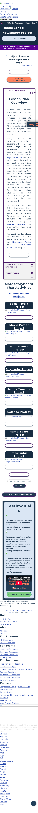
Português (5, 750)
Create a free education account (20, 48)
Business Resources (9, 652)
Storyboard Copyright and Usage (15, 687)
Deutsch (4, 742)
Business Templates (9, 655)
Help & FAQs (5, 619)
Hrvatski (3, 791)
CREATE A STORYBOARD (19, 594)
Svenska (4, 766)
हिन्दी (1, 758)
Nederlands (5, 747)
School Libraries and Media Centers (16, 669)
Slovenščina (5, 799)
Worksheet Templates (10, 677)
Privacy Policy (6, 692)
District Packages (8, 667)
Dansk (3, 764)
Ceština (3, 783)
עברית (2, 753)
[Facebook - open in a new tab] (1, 713)
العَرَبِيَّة (2, 755)
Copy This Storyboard (19, 79)
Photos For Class (7, 643)
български (5, 794)
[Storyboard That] (7, 3)
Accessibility (5, 700)
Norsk (2, 772)
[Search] (14, 9)
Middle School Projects (19, 295)
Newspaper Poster (21, 242)
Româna (4, 780)
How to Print (5, 624)
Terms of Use (6, 689)
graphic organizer (16, 224)
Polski (2, 777)
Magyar (3, 788)
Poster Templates (8, 680)
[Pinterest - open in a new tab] (1, 723)
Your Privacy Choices (9, 703)
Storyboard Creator (8, 622)
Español (3, 736)
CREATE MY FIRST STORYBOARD (19, 610)
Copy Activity (19, 38)
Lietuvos (4, 796)
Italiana (3, 745)
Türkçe (3, 775)
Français (4, 739)
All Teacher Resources (15, 23)
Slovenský (4, 785)
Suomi (3, 769)
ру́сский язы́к (6, 761)
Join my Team (6, 657)
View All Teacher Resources (19, 494)
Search (18, 486)
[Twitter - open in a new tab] (1, 719)
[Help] (33, 803)
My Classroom (6, 640)
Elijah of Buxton (14, 157)
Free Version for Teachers (11, 664)
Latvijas (3, 802)
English (3, 734)
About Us (4, 631)
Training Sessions (8, 672)
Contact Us (5, 634)
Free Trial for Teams (9, 649)
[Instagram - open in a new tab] (1, 716)
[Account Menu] (6, 19)
